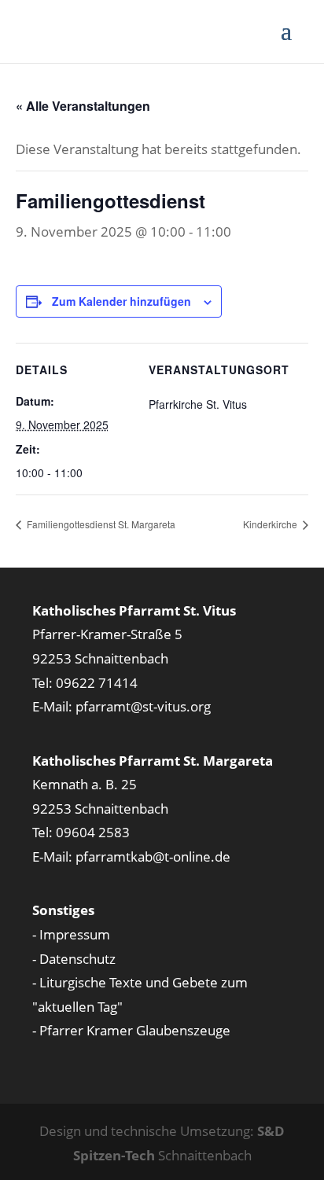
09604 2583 (93, 832)
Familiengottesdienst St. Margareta (99, 524)
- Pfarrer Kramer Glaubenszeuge (131, 1030)
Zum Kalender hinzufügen (121, 301)
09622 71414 (97, 683)
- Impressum (71, 934)
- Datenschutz (74, 959)
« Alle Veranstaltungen (83, 106)
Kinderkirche (271, 524)
